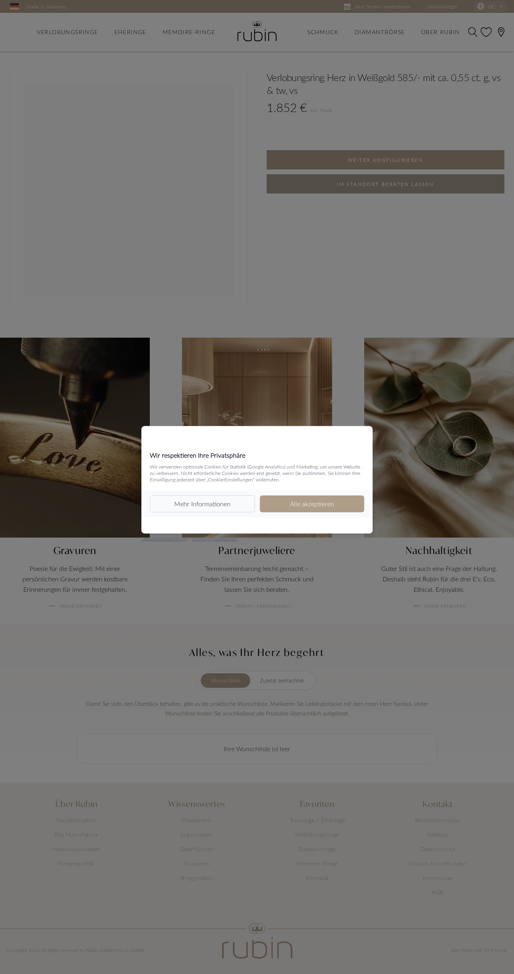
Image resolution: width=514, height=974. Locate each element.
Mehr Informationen (202, 503)
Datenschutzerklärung (164, 538)
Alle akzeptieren (312, 503)
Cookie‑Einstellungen (214, 538)
